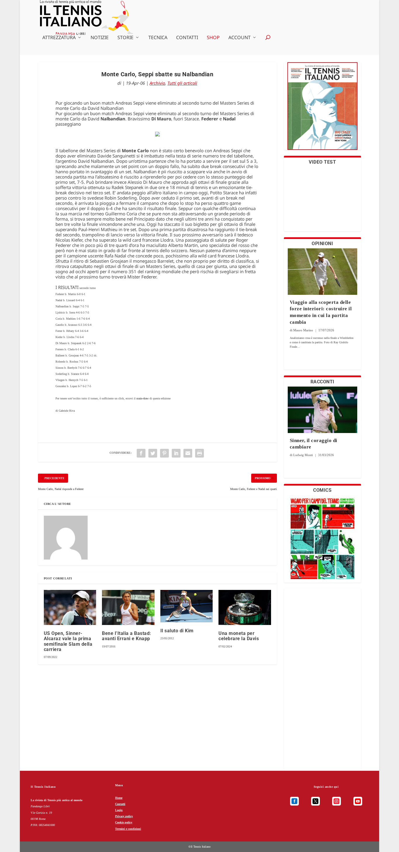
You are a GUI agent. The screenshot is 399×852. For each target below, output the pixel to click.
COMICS (322, 490)
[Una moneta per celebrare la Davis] (244, 607)
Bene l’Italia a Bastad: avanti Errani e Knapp (126, 636)
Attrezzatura (59, 38)
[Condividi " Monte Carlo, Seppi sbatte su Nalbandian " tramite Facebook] (141, 453)
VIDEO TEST (322, 162)
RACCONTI (322, 382)
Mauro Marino (303, 330)
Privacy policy (124, 816)
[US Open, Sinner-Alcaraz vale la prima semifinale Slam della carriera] (70, 607)
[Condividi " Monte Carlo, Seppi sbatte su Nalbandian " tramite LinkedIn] (176, 453)
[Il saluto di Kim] (186, 606)
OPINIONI (322, 243)
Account (239, 38)
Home (118, 797)
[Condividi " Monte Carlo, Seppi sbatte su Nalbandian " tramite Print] (199, 453)
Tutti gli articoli (182, 83)
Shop (213, 38)
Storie (125, 38)
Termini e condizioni (128, 828)
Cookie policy (123, 822)
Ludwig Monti (303, 455)
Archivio (157, 83)
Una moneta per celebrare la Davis (238, 636)
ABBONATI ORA (322, 110)
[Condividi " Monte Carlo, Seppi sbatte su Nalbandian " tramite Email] (188, 453)
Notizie (100, 38)
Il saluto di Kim (177, 630)
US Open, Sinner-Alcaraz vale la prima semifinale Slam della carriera (68, 641)
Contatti (187, 38)
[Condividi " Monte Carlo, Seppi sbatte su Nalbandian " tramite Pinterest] (164, 453)
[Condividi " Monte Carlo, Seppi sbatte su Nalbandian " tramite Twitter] (153, 453)
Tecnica (157, 38)
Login (119, 810)
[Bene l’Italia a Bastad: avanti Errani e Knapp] (128, 607)
